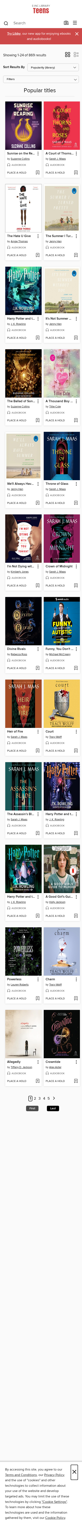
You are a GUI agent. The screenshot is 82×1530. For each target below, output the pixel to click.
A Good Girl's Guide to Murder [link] (60, 897)
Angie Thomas (19, 241)
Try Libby (14, 34)
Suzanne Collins (20, 159)
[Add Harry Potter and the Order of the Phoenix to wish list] (75, 833)
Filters (11, 79)
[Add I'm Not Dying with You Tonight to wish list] (37, 586)
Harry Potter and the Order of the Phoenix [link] (60, 814)
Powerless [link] (14, 979)
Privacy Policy (54, 1475)
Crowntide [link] (53, 1062)
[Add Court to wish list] (75, 751)
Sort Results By (14, 67)
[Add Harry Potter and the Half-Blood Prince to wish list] (37, 916)
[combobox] (32, 23)
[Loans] (66, 24)
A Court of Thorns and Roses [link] (60, 154)
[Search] (6, 23)
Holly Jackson (57, 902)
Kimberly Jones (20, 571)
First (32, 1108)
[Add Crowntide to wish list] (75, 1081)
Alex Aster (55, 1067)
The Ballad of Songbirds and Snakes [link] (21, 401)
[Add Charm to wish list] (75, 999)
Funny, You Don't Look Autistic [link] (60, 649)
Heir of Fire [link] (15, 732)
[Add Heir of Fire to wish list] (37, 751)
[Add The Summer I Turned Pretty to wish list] (75, 255)
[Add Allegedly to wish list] (37, 1081)
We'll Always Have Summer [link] (21, 484)
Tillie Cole (55, 406)
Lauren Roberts (20, 984)
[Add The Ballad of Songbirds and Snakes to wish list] (37, 420)
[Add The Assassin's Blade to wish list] (37, 833)
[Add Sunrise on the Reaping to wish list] (37, 173)
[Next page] (54, 1098)
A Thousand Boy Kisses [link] (60, 401)
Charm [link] (50, 979)
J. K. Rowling (18, 324)
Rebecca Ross (19, 654)
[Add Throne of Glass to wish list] (75, 503)
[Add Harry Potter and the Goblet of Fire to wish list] (37, 338)
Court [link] (50, 732)
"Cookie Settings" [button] (54, 1502)
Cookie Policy (55, 1518)
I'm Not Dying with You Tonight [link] (21, 566)
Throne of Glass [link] (57, 484)
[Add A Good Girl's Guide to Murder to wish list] (75, 916)
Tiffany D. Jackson (21, 1067)
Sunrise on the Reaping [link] (21, 154)
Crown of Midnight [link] (59, 566)
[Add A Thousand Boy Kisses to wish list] (75, 420)
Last (53, 1108)
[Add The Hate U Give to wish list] (37, 255)
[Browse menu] (75, 23)
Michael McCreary (59, 654)
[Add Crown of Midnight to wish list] (75, 586)
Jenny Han (55, 241)
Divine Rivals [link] (16, 649)
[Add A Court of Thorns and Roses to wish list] (75, 173)
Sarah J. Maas (57, 159)
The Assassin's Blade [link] (21, 814)
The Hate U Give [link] (19, 236)
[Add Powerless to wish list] (37, 999)
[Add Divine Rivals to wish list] (37, 668)
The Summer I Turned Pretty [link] (60, 236)
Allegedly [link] (14, 1062)
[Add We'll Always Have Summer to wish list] (37, 503)
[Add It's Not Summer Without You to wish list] (75, 338)
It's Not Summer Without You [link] (60, 319)
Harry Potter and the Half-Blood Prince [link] (21, 897)
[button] (67, 56)
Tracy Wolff (55, 737)
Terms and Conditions (21, 1475)
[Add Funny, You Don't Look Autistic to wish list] (75, 668)
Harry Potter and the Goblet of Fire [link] (21, 319)
